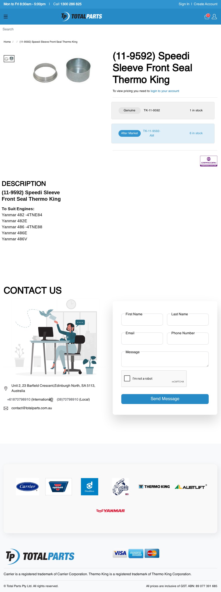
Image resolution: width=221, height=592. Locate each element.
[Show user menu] (214, 16)
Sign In (184, 4)
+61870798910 (18, 399)
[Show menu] (6, 16)
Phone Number (183, 333)
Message (133, 352)
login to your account (165, 91)
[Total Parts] (81, 16)
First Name (134, 314)
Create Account (205, 4)
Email (130, 333)
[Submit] (219, 29)
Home (7, 42)
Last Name (179, 314)
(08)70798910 (67, 399)
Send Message (165, 399)
